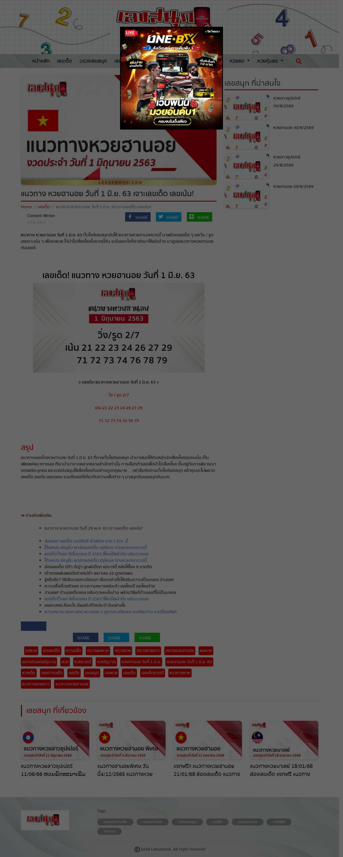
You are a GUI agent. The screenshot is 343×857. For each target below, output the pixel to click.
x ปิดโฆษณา (212, 31)
